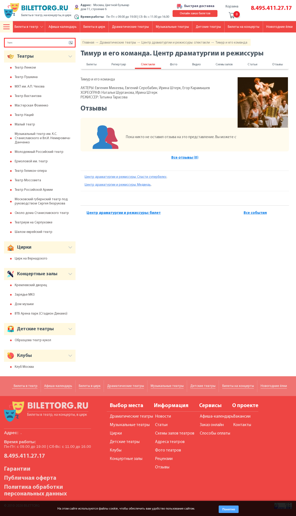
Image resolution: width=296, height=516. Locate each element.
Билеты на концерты (243, 27)
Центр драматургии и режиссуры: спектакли (175, 42)
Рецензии (164, 459)
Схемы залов (224, 64)
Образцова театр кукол (33, 340)
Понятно (228, 509)
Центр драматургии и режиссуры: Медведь (118, 185)
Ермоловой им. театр (31, 161)
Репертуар (119, 64)
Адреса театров (170, 442)
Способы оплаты (215, 433)
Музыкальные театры (172, 27)
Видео (196, 64)
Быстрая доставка (199, 6)
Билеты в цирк (94, 27)
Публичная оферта (30, 478)
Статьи (252, 64)
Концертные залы (126, 459)
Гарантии (17, 469)
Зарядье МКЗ (25, 294)
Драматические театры (118, 42)
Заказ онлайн (212, 425)
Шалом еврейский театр (33, 232)
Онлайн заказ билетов (195, 13)
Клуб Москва (24, 367)
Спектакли (148, 64)
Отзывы (277, 64)
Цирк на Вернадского (31, 258)
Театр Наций (24, 115)
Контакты (242, 425)
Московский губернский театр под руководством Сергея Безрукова (41, 201)
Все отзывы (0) (184, 158)
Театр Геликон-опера (31, 171)
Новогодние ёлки (279, 27)
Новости (163, 416)
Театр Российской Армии (34, 190)
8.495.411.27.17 (271, 8)
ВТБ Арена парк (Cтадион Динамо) (41, 313)
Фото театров (168, 450)
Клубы (116, 450)
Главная (88, 42)
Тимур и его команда (231, 42)
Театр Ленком (25, 67)
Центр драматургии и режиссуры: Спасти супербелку (125, 177)
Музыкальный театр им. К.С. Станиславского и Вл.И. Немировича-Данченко (43, 138)
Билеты (92, 64)
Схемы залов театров (174, 433)
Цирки (116, 433)
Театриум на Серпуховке (33, 222)
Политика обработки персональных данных (35, 490)
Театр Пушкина (26, 77)
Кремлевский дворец (31, 285)
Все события (255, 213)
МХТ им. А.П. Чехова (30, 86)
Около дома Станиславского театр (42, 213)
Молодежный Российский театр (39, 152)
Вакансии (241, 416)
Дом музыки (24, 304)
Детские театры (208, 27)
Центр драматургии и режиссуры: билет (124, 213)
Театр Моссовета (28, 180)
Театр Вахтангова (28, 96)
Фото (173, 64)
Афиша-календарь (63, 27)
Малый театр (25, 124)
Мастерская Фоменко (31, 105)
